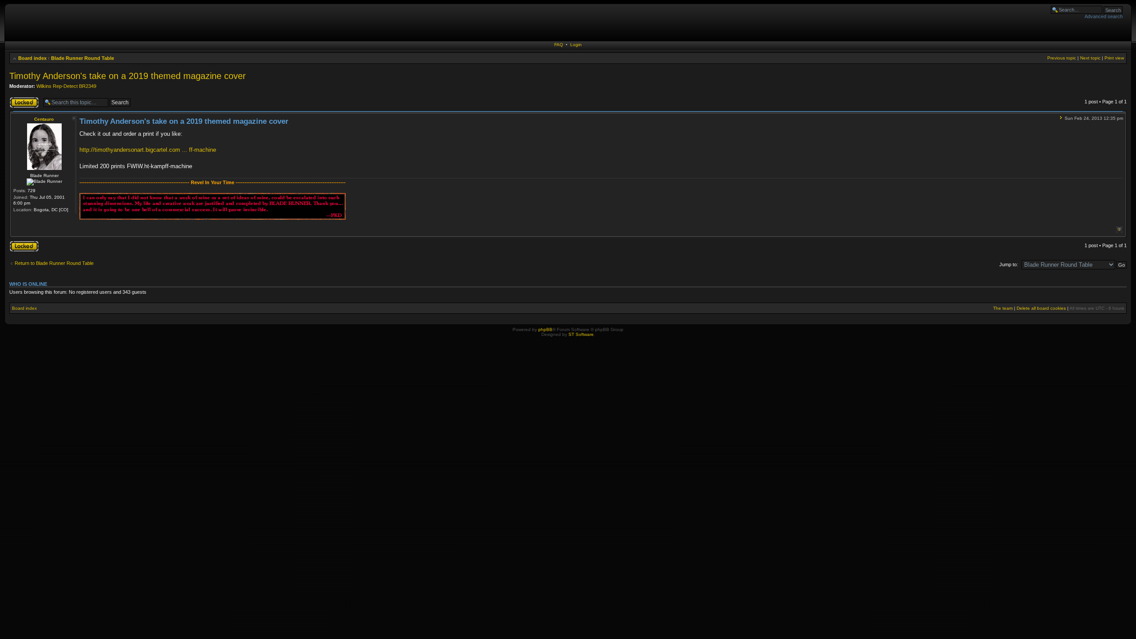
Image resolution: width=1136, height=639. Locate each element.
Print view (1114, 57)
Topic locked (22, 99)
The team (1003, 308)
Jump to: (1008, 264)
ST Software (581, 334)
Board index (32, 58)
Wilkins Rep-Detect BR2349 (66, 86)
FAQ (558, 44)
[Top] (1119, 229)
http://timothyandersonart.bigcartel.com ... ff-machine (147, 149)
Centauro (44, 119)
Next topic (1090, 57)
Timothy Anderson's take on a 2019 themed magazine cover (127, 76)
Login (576, 44)
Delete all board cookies (1041, 308)
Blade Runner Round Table (82, 58)
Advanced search (1104, 16)
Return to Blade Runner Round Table (54, 263)
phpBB (545, 329)
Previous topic (1061, 57)
